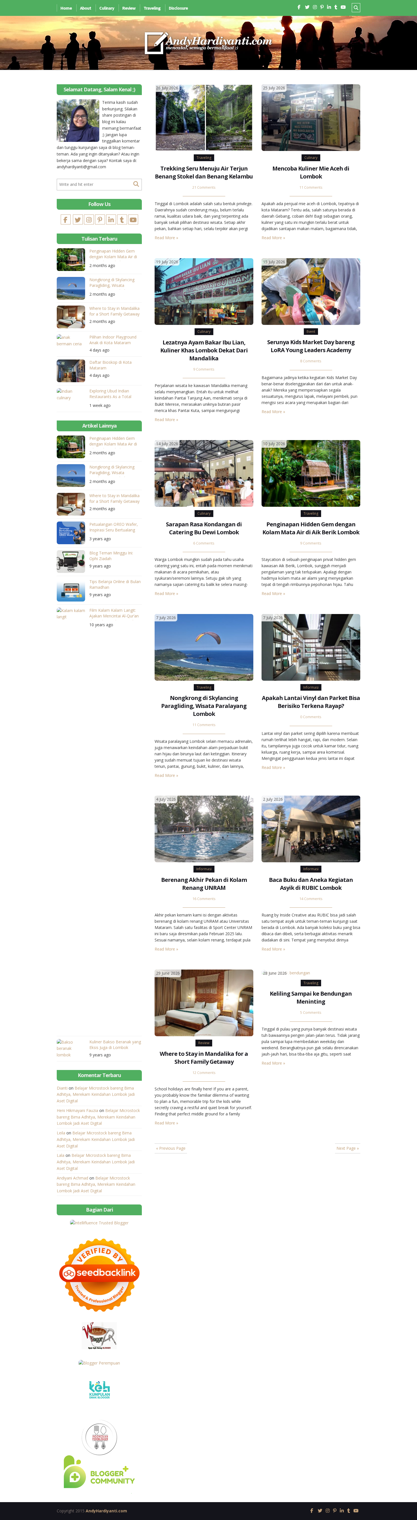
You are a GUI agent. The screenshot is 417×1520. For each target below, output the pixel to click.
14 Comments (311, 898)
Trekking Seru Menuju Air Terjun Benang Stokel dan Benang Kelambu (204, 172)
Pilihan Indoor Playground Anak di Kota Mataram (112, 339)
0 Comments (310, 716)
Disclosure (178, 8)
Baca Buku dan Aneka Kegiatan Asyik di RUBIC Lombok (311, 884)
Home (66, 8)
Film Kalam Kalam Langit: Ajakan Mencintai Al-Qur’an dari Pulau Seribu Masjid (114, 613)
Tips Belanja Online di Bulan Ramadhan (115, 584)
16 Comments (204, 898)
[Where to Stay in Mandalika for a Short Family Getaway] (204, 1002)
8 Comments (310, 361)
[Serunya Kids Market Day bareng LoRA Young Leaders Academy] (311, 291)
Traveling (152, 8)
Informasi (311, 687)
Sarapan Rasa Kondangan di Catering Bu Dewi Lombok (204, 528)
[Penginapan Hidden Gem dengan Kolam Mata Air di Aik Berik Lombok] (311, 473)
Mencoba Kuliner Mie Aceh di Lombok (310, 172)
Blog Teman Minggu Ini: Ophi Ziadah (111, 555)
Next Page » (347, 1148)
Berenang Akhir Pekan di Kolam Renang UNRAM (204, 884)
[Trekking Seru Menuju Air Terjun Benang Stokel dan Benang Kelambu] (204, 117)
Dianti (62, 1088)
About (85, 8)
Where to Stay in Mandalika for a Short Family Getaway (204, 1057)
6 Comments (203, 543)
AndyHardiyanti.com (106, 1510)
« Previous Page (171, 1148)
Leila (61, 1133)
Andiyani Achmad (72, 1178)
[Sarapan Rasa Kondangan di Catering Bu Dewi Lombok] (204, 473)
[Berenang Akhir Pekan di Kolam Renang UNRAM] (204, 828)
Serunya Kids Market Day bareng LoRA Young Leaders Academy (311, 346)
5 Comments (310, 1012)
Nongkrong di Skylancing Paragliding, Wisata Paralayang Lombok (204, 706)
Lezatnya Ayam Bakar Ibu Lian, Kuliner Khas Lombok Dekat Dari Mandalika (204, 350)
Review (128, 8)
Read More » (166, 237)
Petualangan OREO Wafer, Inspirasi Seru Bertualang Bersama (113, 528)
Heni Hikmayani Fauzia (77, 1110)
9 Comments (203, 369)
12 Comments (204, 1072)
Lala (60, 1155)
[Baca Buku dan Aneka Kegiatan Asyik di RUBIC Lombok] (311, 828)
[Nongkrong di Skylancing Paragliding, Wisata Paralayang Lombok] (204, 646)
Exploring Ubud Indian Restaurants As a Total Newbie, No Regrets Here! (113, 394)
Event (311, 331)
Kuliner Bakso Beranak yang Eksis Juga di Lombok (115, 1044)
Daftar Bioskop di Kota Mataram (110, 365)
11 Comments (311, 187)
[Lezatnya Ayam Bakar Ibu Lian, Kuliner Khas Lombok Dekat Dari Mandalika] (204, 291)
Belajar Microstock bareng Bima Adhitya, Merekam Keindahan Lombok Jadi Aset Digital (96, 1094)
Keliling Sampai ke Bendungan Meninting (311, 997)
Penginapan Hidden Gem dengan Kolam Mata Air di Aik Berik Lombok (310, 528)
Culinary (106, 8)
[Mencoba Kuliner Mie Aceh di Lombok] (311, 117)
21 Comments (204, 187)
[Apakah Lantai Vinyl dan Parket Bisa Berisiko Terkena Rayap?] (311, 646)
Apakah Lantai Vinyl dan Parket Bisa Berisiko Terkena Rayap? (311, 702)
